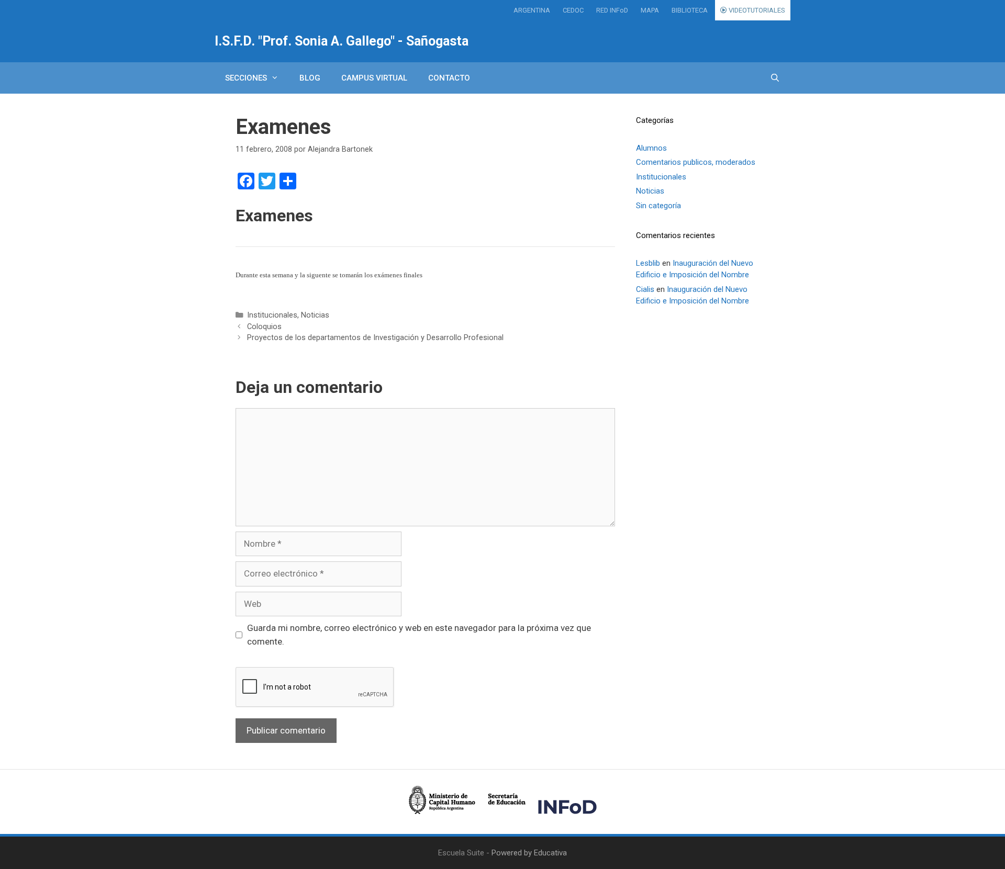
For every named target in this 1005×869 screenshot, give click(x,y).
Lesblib (648, 263)
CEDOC (573, 10)
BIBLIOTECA (690, 10)
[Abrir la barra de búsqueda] (775, 78)
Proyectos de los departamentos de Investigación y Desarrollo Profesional (375, 337)
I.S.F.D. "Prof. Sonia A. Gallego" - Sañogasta (341, 41)
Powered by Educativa (529, 852)
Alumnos (651, 148)
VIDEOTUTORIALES (756, 10)
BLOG (309, 78)
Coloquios (264, 326)
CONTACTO (449, 78)
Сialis (645, 289)
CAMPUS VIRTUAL (374, 78)
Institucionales (272, 315)
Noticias (315, 315)
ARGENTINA (531, 10)
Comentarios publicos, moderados (695, 162)
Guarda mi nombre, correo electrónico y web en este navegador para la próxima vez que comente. (419, 635)
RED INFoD (612, 10)
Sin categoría (658, 205)
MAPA (650, 10)
